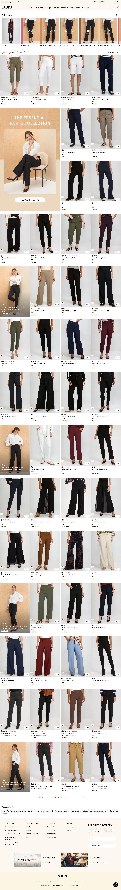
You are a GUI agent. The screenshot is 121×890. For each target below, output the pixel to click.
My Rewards (50, 827)
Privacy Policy (51, 881)
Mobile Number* (95, 845)
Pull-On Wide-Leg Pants (39, 680)
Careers (69, 830)
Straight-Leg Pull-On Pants (100, 310)
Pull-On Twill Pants (68, 680)
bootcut (75, 811)
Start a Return (51, 833)
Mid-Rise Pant (25, 45)
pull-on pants (39, 811)
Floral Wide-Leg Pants (69, 575)
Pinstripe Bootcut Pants (8, 416)
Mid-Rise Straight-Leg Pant (87, 45)
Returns (28, 830)
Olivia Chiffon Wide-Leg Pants (40, 522)
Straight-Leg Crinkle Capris (70, 786)
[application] (115, 884)
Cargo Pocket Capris (98, 152)
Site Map (73, 881)
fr (79, 885)
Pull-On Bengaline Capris (39, 99)
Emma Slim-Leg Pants (69, 258)
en (77, 885)
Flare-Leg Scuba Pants (99, 205)
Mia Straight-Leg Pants (99, 786)
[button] (114, 15)
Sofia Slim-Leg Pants (38, 258)
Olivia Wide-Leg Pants (69, 363)
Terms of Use (63, 881)
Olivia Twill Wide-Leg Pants (100, 575)
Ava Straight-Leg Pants (69, 310)
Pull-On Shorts (66, 99)
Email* (92, 838)
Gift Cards (50, 837)
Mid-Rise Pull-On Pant (67, 45)
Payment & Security (32, 833)
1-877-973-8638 (13, 830)
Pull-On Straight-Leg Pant (106, 45)
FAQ (27, 837)
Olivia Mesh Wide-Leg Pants (10, 575)
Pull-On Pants (66, 205)
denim (65, 810)
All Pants (4, 45)
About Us (70, 827)
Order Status (51, 830)
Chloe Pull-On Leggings (38, 363)
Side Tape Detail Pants (8, 258)
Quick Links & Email (14, 833)
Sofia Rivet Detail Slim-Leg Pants (41, 786)
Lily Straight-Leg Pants (69, 469)
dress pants (52, 810)
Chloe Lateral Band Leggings (101, 680)
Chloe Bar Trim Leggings (100, 416)
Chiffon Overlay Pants (99, 522)
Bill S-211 (83, 881)
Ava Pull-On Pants (6, 733)
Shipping (28, 827)
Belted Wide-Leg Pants (38, 416)
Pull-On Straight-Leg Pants (100, 99)
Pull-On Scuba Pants (68, 152)
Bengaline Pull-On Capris (9, 99)
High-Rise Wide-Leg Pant (48, 45)
